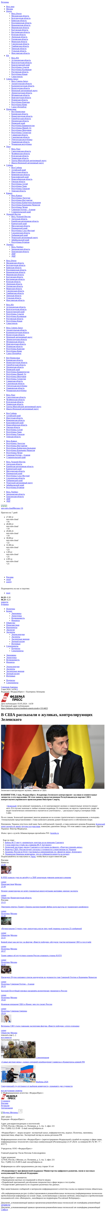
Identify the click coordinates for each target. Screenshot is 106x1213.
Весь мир (10, 6)
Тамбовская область (20, 46)
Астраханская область (21, 60)
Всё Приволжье (18, 111)
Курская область (18, 34)
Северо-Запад (12, 79)
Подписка (15, 648)
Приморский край (19, 228)
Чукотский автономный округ (24, 237)
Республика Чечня (19, 207)
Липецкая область (19, 37)
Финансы (15, 620)
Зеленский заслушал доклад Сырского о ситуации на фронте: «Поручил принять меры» (44, 847)
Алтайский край (18, 170)
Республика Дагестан (20, 198)
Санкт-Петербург (19, 107)
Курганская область (20, 156)
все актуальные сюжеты (11, 1090)
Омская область (18, 181)
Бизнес (9, 611)
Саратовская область (20, 137)
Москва (9, 9)
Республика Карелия (20, 102)
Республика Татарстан (21, 132)
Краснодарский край (20, 65)
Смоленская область (20, 44)
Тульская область (18, 51)
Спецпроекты (12, 646)
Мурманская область (20, 95)
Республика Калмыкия (21, 69)
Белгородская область (21, 18)
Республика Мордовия (21, 130)
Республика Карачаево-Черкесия (25, 205)
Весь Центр (16, 13)
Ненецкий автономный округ (24, 90)
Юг (7, 55)
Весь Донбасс (17, 247)
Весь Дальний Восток (21, 216)
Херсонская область (20, 251)
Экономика (16, 613)
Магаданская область (20, 226)
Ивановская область (20, 27)
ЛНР (13, 254)
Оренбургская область (21, 118)
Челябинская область (20, 153)
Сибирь (9, 165)
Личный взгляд (18, 641)
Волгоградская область (21, 62)
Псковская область (19, 100)
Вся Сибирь (16, 167)
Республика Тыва (19, 186)
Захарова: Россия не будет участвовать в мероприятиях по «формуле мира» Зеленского (43, 852)
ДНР (13, 256)
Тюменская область (19, 158)
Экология (10, 630)
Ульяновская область (20, 142)
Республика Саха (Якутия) (23, 230)
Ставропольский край (21, 212)
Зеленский (12, 806)
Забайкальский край (20, 240)
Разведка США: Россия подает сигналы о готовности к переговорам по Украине (40, 849)
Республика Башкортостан (23, 125)
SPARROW (5, 1205)
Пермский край (18, 123)
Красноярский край (20, 177)
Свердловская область (21, 151)
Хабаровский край (19, 235)
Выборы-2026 (42, 1082)
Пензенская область (20, 121)
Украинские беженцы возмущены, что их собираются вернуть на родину (37, 854)
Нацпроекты (11, 627)
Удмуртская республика (21, 139)
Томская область (18, 191)
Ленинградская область (21, 93)
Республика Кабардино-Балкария (26, 202)
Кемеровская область (20, 174)
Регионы (5, 2)
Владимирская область (21, 23)
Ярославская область (20, 53)
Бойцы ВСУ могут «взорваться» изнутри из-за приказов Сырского (34, 842)
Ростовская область (19, 72)
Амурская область (19, 219)
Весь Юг (15, 58)
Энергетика (16, 616)
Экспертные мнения (20, 639)
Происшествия (12, 625)
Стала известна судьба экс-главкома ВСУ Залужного (28, 845)
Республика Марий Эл (21, 128)
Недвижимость (18, 618)
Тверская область (18, 48)
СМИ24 (4, 1210)
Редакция (5, 1106)
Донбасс (10, 244)
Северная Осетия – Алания (23, 209)
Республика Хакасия (20, 188)
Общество (10, 623)
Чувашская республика (21, 144)
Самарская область (19, 135)
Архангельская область (21, 83)
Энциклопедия (18, 634)
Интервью (15, 644)
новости (4, 602)
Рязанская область (19, 41)
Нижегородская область (21, 116)
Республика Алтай (19, 184)
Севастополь (17, 76)
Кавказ (9, 193)
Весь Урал (15, 149)
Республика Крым (19, 74)
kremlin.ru (54, 833)
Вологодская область (20, 88)
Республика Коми (19, 104)
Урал (8, 146)
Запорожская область (20, 249)
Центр (9, 11)
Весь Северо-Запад (19, 81)
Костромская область (20, 32)
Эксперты (10, 632)
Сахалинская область (20, 233)
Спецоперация (42, 1057)
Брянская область (19, 20)
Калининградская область (22, 86)
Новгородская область (21, 97)
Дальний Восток (13, 214)
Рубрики (5, 604)
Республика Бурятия (20, 242)
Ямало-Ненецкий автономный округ (27, 163)
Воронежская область (20, 25)
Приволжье (11, 109)
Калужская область (19, 30)
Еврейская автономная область (25, 221)
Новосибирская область (21, 179)
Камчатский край (19, 223)
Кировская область (19, 114)
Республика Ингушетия (21, 200)
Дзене (33, 856)
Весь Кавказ (16, 195)
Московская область (20, 16)
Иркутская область (19, 172)
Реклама (9, 577)
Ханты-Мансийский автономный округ (29, 160)
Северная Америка (9, 687)
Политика (10, 609)
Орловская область (19, 39)
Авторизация (7, 1108)
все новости (6, 1037)
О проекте (5, 1101)
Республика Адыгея (20, 67)
